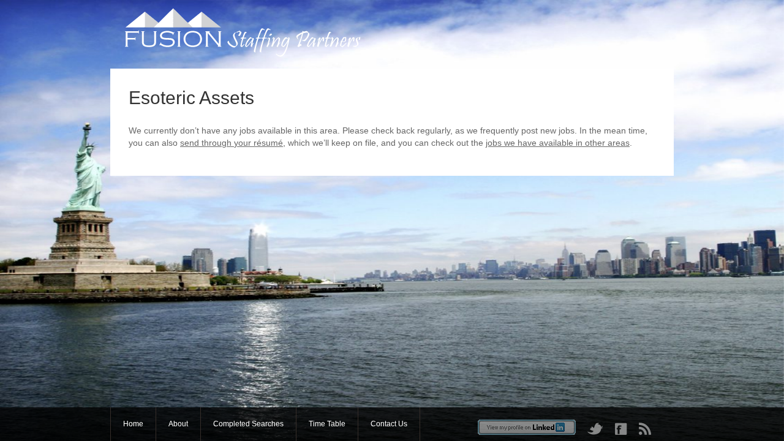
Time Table (327, 424)
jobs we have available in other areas (558, 143)
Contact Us (389, 424)
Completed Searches (248, 424)
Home (133, 424)
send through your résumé (231, 143)
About (178, 424)
